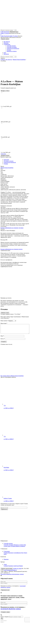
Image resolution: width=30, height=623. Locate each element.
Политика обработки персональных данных (12, 574)
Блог (5, 52)
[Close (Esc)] (1, 620)
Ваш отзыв (4, 323)
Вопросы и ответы (12, 51)
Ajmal (5, 564)
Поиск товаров (4, 616)
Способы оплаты (11, 45)
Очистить (3, 153)
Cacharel (6, 565)
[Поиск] (2, 619)
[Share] (2, 620)
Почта (3, 338)
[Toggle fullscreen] (4, 620)
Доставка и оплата (8, 161)
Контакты (6, 54)
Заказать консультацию (6, 568)
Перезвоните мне (14, 31)
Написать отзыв (5, 312)
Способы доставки (12, 47)
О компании (7, 44)
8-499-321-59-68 (17, 568)
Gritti (14, 565)
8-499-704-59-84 (5, 31)
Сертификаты (17, 552)
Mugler (21, 565)
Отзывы (9, 49)
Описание (6, 159)
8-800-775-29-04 (5, 33)
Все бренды (7, 41)
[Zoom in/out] (5, 620)
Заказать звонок (5, 39)
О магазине (7, 551)
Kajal (17, 565)
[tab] (16, 159)
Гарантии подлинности (13, 48)
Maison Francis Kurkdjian (7, 167)
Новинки (6, 43)
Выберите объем (5, 155)
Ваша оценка (4, 320)
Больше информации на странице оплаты (11, 249)
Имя (2, 336)
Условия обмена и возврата (18, 546)
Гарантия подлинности (10, 162)
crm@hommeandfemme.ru (10, 570)
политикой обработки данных (11, 609)
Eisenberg (10, 565)
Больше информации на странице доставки (12, 227)
